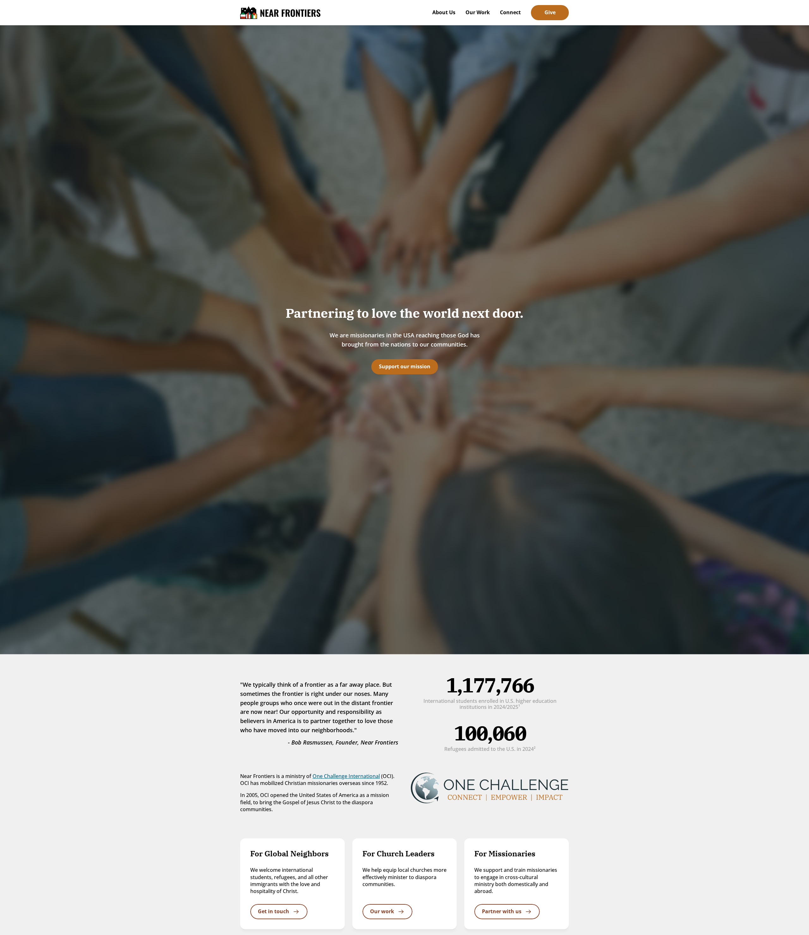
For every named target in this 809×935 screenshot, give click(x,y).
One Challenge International (346, 776)
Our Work (477, 12)
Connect (510, 12)
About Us (443, 12)
